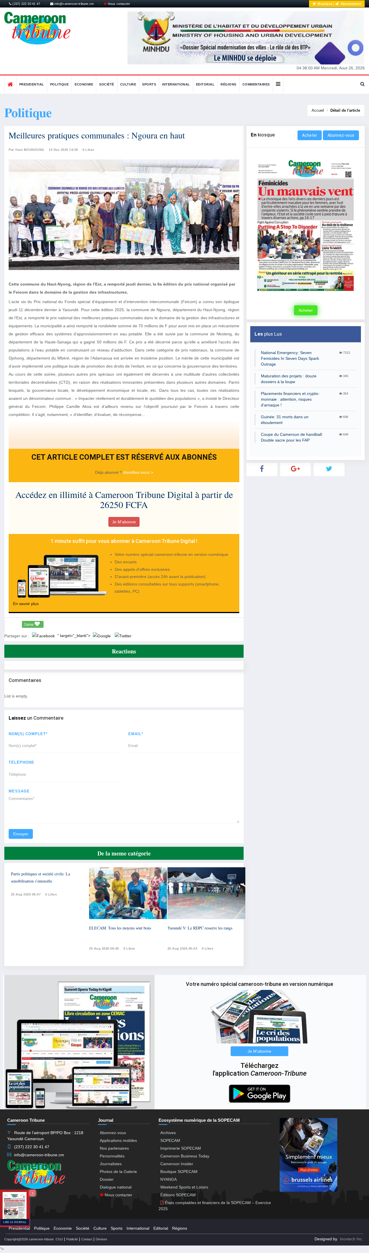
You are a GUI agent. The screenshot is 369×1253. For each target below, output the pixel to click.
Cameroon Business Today (184, 1156)
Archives (168, 1132)
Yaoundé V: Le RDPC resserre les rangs (199, 928)
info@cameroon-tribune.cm (73, 3)
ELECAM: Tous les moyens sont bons (120, 928)
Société (106, 84)
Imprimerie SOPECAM (180, 1148)
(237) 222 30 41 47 (26, 3)
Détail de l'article (345, 110)
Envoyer (20, 834)
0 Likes (88, 149)
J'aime (29, 625)
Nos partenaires (114, 1148)
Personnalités (112, 1156)
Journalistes (111, 1163)
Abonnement (350, 3)
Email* (135, 734)
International (176, 84)
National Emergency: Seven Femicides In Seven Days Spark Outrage (290, 358)
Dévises (101, 1239)
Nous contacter (118, 3)
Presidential (31, 84)
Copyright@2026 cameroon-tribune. (29, 1239)
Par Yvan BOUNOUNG (26, 149)
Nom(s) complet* (28, 734)
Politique (59, 84)
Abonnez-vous (340, 135)
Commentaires (256, 84)
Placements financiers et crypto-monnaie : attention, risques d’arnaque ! (290, 399)
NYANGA (168, 1179)
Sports (149, 84)
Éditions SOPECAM (178, 1195)
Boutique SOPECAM (178, 1171)
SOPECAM (170, 1140)
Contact (86, 1239)
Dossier (107, 1179)
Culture (128, 84)
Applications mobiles (118, 1140)
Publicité (72, 1239)
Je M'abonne (124, 522)
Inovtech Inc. (351, 1239)
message (19, 791)
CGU (59, 1239)
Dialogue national (115, 1187)
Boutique (324, 3)
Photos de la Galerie (118, 1171)
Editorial (205, 84)
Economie (84, 84)
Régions (228, 84)
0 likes (51, 894)
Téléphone (21, 762)
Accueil (318, 110)
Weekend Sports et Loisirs (184, 1187)
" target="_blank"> (74, 635)
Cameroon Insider (176, 1163)
